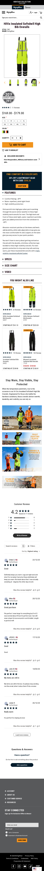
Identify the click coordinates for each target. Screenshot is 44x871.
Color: (5, 128)
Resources (11, 802)
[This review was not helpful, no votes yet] (37, 590)
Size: (4, 117)
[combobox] (31, 551)
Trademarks (25, 858)
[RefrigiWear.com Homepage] (11, 12)
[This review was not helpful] (37, 694)
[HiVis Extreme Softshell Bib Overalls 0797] (32, 297)
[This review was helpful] (33, 694)
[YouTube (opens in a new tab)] (25, 866)
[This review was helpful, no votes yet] (33, 590)
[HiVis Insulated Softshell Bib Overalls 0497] (12, 297)
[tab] (22, 192)
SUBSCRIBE (22, 840)
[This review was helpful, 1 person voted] (33, 726)
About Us (11, 795)
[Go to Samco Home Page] (28, 7)
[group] (10, 82)
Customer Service (14, 799)
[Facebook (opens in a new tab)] (13, 866)
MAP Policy (34, 858)
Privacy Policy (29, 856)
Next (38, 82)
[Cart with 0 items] (41, 13)
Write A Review (22, 535)
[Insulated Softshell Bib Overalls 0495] (12, 340)
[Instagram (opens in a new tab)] (19, 866)
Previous (5, 82)
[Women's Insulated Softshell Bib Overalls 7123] (32, 340)
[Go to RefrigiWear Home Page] (18, 7)
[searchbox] (12, 546)
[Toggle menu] (3, 12)
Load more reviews (22, 735)
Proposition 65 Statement (22, 861)
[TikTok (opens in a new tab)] (31, 866)
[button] (33, 12)
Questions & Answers (22, 749)
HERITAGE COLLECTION (22, 2)
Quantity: (5, 138)
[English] (37, 869)
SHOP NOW (22, 186)
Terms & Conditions (12, 858)
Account (11, 791)
